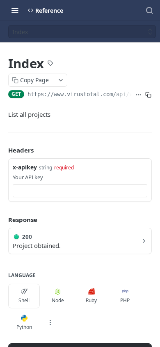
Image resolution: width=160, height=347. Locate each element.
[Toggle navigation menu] (14, 10)
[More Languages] (50, 323)
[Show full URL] (138, 95)
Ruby (91, 300)
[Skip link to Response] (2, 219)
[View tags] (50, 64)
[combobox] (80, 190)
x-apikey (25, 167)
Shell (24, 300)
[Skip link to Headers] (2, 150)
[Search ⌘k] (149, 10)
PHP (125, 300)
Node (58, 300)
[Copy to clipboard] (148, 95)
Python (24, 327)
